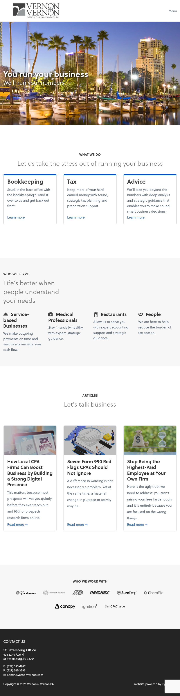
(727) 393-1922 (16, 666)
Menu (173, 11)
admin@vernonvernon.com (25, 675)
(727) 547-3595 (16, 670)
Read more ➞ (30, 524)
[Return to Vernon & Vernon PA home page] (36, 10)
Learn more (30, 217)
